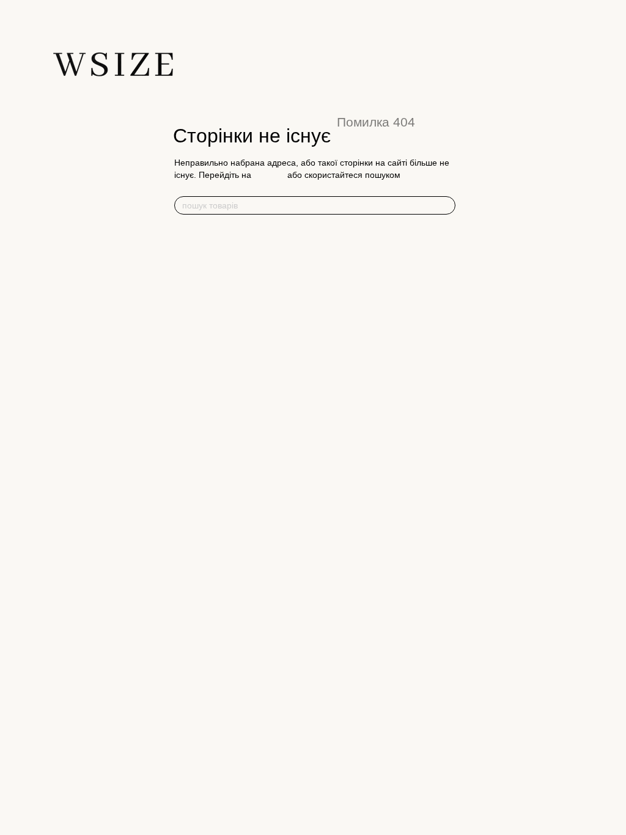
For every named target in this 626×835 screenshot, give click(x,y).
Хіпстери (316, 275)
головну (269, 175)
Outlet (439, 285)
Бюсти (188, 309)
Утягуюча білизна (211, 235)
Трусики (318, 235)
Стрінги (313, 262)
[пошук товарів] (445, 205)
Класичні (190, 272)
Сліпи (310, 249)
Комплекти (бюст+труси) (219, 348)
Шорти (315, 312)
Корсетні (190, 322)
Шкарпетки (446, 262)
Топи (184, 259)
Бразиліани (321, 288)
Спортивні (192, 285)
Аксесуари (450, 235)
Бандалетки (449, 249)
